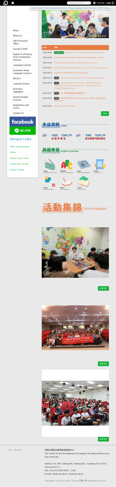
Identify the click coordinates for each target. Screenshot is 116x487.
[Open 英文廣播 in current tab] (50, 166)
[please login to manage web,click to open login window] (5, 3)
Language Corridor (22, 65)
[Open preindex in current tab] (58, 136)
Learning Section (21, 83)
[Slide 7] (105, 36)
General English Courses (20, 98)
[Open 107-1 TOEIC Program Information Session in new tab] (75, 401)
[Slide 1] (91, 36)
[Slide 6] (103, 36)
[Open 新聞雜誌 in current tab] (83, 166)
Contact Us (18, 113)
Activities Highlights (18, 90)
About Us (17, 35)
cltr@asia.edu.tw (59, 474)
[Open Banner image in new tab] (22, 121)
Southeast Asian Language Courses (22, 72)
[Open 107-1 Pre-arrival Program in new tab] (75, 326)
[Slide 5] (100, 36)
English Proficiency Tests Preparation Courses (22, 57)
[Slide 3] (96, 36)
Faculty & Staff (20, 49)
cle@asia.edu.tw (76, 474)
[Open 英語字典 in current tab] (50, 183)
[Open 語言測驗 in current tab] (100, 166)
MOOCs (17, 78)
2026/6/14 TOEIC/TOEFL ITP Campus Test (71, 73)
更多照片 (103, 288)
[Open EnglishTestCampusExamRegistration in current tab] (75, 124)
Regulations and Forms (21, 106)
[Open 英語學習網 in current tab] (67, 166)
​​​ (80, 68)
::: (108, 8)
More (105, 113)
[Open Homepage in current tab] (12, 3)
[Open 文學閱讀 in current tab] (83, 183)
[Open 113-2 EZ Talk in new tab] (75, 250)
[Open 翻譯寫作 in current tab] (67, 183)
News (16, 30)
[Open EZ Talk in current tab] (75, 23)
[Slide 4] (98, 36)
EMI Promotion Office (20, 42)
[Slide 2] (93, 36)
